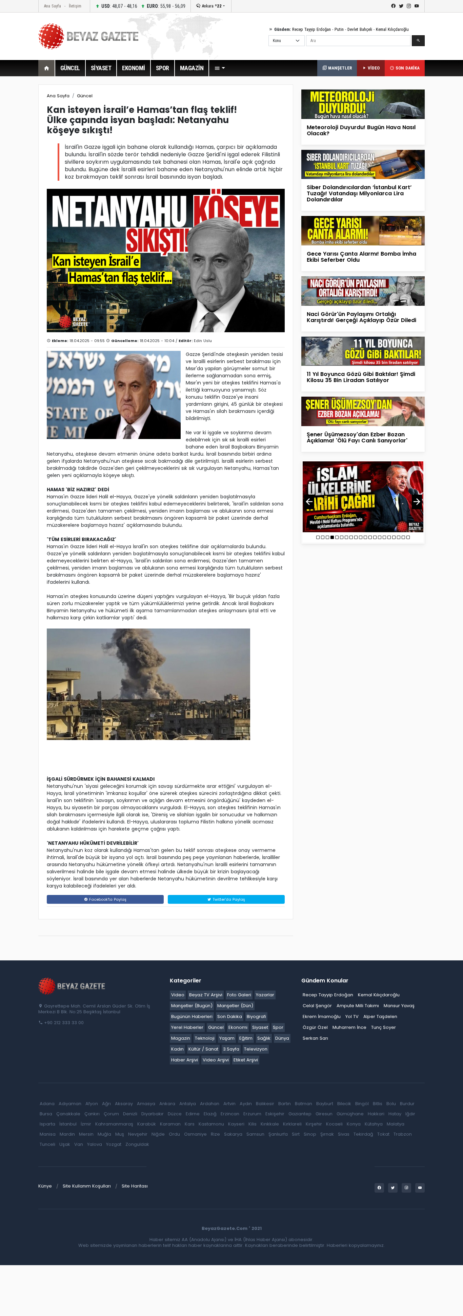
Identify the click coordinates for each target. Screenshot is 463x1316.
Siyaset (260, 1027)
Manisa (48, 1134)
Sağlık (263, 1038)
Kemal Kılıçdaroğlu (392, 29)
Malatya (395, 1124)
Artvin (229, 1103)
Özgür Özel (315, 1027)
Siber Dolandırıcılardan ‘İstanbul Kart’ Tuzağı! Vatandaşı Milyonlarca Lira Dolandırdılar (359, 193)
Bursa (46, 1114)
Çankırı (92, 1114)
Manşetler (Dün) (235, 1005)
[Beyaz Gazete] (72, 985)
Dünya (282, 1038)
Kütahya (374, 1124)
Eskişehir (274, 1114)
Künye (45, 1186)
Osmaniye (195, 1134)
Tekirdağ (363, 1134)
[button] (219, 68)
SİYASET (101, 68)
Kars (190, 1124)
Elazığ (210, 1114)
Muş (119, 1134)
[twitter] (401, 6)
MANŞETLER (339, 68)
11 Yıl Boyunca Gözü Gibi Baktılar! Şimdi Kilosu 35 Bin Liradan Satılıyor (361, 377)
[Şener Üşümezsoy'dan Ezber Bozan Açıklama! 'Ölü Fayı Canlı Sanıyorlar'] (363, 411)
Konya (354, 1124)
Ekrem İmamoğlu (322, 1016)
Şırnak (327, 1134)
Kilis (252, 1124)
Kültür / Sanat (203, 1049)
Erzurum (252, 1114)
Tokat (383, 1134)
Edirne (193, 1114)
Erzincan (230, 1114)
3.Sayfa (231, 1049)
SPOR (162, 68)
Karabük (146, 1124)
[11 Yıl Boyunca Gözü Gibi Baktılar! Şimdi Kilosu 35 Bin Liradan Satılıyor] (363, 350)
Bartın (284, 1103)
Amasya (146, 1103)
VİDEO (373, 68)
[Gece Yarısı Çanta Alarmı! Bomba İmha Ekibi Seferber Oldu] (363, 230)
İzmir (86, 1124)
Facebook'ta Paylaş (107, 899)
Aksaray (124, 1103)
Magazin (180, 1038)
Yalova (94, 1144)
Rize (215, 1134)
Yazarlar (265, 995)
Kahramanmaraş (114, 1124)
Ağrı (106, 1103)
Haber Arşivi (184, 1060)
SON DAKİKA (407, 68)
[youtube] (416, 6)
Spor (278, 1027)
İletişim (75, 5)
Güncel (85, 96)
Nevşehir (137, 1134)
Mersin (86, 1134)
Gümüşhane (350, 1114)
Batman (303, 1103)
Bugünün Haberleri (192, 1016)
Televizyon (255, 1049)
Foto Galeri (239, 995)
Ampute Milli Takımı (358, 1005)
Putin (339, 29)
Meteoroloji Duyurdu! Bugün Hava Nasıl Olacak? (361, 130)
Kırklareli (292, 1124)
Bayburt (324, 1103)
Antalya (187, 1103)
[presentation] (309, 501)
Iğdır (410, 1114)
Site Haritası (135, 1186)
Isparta (47, 1124)
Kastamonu (211, 1124)
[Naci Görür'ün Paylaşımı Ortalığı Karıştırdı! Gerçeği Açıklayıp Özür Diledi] (363, 290)
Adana (47, 1103)
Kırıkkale (270, 1124)
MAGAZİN (192, 68)
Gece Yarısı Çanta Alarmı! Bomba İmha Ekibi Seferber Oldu (361, 257)
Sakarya (233, 1134)
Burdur (407, 1103)
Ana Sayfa (52, 5)
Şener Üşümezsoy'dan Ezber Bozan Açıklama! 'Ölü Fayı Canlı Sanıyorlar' (357, 437)
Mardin (67, 1134)
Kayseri (236, 1124)
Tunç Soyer (383, 1027)
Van (78, 1144)
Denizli (130, 1114)
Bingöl (362, 1103)
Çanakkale (68, 1114)
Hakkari (376, 1114)
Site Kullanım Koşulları (87, 1186)
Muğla (104, 1134)
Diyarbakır (152, 1114)
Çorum (111, 1114)
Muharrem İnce (349, 1027)
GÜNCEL (70, 68)
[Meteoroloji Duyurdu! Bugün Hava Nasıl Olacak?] (363, 104)
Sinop (310, 1134)
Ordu (174, 1134)
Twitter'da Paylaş (228, 899)
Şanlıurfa (278, 1134)
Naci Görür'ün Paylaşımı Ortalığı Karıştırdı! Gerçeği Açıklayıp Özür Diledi (361, 317)
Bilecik (344, 1103)
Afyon (91, 1103)
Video (177, 995)
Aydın (246, 1103)
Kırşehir (314, 1124)
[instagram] (408, 6)
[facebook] (393, 6)
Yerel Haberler (187, 1027)
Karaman (170, 1124)
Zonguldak (137, 1144)
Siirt (296, 1134)
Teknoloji (205, 1038)
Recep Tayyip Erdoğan (311, 29)
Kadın (177, 1049)
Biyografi (256, 1016)
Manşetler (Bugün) (192, 1005)
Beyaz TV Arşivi (205, 995)
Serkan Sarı (315, 1038)
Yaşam (227, 1038)
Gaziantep (299, 1114)
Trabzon (403, 1134)
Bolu (391, 1103)
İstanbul (68, 1124)
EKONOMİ (133, 68)
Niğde (158, 1134)
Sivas (343, 1134)
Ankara (211, 5)
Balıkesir (265, 1103)
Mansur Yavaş (399, 1005)
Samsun (255, 1134)
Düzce (175, 1114)
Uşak (64, 1144)
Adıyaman (70, 1103)
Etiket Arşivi (246, 1060)
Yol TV (352, 1016)
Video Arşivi (216, 1060)
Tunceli (47, 1144)
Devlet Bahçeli (359, 29)
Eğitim (246, 1038)
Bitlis (377, 1103)
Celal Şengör (317, 1005)
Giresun (324, 1114)
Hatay (394, 1114)
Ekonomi (237, 1027)
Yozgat (113, 1144)
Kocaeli (334, 1124)
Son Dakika (229, 1016)
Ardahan (209, 1103)
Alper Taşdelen (380, 1016)
